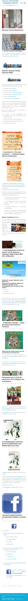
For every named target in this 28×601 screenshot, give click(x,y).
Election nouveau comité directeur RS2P (11, 72)
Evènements (11, 32)
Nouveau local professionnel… (13, 30)
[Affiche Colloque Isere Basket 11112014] (12, 141)
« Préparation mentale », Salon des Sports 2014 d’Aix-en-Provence (13, 325)
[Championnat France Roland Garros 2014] (12, 430)
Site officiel (6, 289)
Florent (18, 32)
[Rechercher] (20, 3)
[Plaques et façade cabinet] (12, 18)
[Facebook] (12, 503)
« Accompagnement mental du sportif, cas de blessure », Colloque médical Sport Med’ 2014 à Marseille (13, 253)
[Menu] (24, 3)
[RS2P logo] (12, 65)
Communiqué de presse (9, 293)
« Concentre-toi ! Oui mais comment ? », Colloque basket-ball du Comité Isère (13, 154)
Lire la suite (15, 56)
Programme (6, 291)
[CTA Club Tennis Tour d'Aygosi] (12, 373)
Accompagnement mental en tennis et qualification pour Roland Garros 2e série (12, 444)
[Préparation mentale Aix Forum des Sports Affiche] (12, 315)
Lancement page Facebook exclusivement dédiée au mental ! (14, 517)
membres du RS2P (7, 117)
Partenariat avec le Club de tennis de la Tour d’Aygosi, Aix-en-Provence (13, 379)
